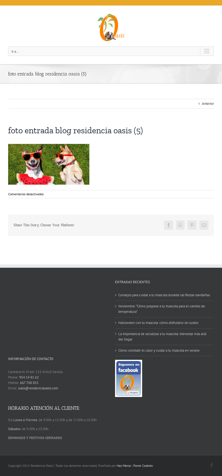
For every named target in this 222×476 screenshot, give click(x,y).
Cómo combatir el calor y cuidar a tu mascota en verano (159, 350)
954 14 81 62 (29, 377)
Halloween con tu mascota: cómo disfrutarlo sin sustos (158, 322)
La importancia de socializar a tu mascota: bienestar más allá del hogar (162, 337)
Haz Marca (124, 466)
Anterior (208, 103)
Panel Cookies (143, 466)
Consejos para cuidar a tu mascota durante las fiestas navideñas (164, 295)
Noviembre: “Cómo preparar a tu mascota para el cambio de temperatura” (161, 309)
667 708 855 (29, 382)
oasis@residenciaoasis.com (38, 388)
